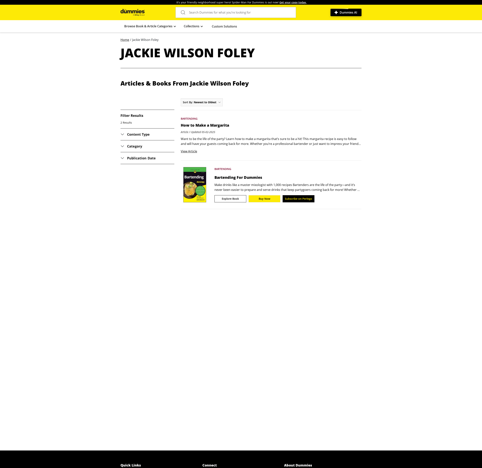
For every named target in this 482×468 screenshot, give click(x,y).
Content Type (138, 134)
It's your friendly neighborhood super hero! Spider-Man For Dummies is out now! (241, 2)
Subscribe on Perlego (298, 198)
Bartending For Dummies (238, 177)
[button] (150, 26)
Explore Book (230, 198)
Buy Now (264, 198)
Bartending (189, 118)
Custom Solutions (224, 26)
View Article (189, 151)
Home (124, 40)
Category (134, 146)
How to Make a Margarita (205, 125)
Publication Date (141, 158)
